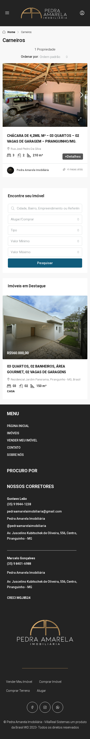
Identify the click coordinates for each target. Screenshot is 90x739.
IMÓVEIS (13, 433)
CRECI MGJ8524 (18, 598)
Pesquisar (45, 263)
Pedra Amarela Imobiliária (26, 518)
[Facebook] (32, 707)
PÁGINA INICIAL (18, 426)
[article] (45, 347)
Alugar (41, 690)
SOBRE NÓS (15, 455)
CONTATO (14, 447)
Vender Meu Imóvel (19, 681)
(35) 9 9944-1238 (19, 504)
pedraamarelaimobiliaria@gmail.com (34, 511)
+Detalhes (73, 157)
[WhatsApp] (57, 707)
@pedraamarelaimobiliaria (26, 526)
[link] (45, 95)
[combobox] (54, 56)
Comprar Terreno (18, 690)
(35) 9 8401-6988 (19, 563)
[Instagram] (45, 707)
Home (11, 32)
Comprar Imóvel (50, 681)
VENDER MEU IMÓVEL (22, 440)
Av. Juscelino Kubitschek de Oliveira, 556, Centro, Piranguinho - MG (42, 535)
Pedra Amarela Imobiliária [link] (33, 170)
